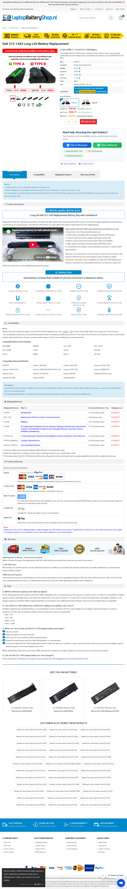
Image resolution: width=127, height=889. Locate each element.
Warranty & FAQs (88, 175)
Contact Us (99, 9)
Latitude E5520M (8, 378)
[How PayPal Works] (94, 868)
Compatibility (39, 175)
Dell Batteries (14, 28)
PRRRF (35, 354)
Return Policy (40, 849)
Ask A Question (70, 164)
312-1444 (67, 346)
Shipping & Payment (63, 175)
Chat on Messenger (79, 145)
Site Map (101, 852)
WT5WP (97, 354)
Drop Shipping (72, 849)
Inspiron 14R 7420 (70, 365)
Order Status (40, 846)
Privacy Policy (9, 852)
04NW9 (36, 346)
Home (4, 28)
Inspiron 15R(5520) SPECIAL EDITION (47, 369)
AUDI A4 (5, 365)
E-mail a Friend (87, 164)
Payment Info (72, 846)
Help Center (120, 9)
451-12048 (6, 350)
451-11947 (98, 346)
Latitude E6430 (38, 378)
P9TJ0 (4, 354)
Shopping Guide (41, 842)
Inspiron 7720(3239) (40, 374)
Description (14, 175)
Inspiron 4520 (7, 374)
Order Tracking (104, 849)
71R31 (35, 350)
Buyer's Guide (85, 9)
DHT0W (97, 350)
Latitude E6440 (69, 378)
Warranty (7, 846)
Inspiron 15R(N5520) (101, 369)
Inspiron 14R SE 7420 (102, 365)
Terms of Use (9, 849)
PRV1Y (66, 354)
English (72, 9)
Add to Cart (89, 121)
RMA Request (41, 852)
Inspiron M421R (69, 374)
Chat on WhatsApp (109, 145)
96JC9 (66, 350)
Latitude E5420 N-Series (103, 374)
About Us (109, 9)
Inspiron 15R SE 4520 (10, 369)
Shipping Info (71, 842)
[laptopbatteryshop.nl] (29, 20)
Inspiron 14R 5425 (40, 365)
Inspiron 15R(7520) (71, 369)
